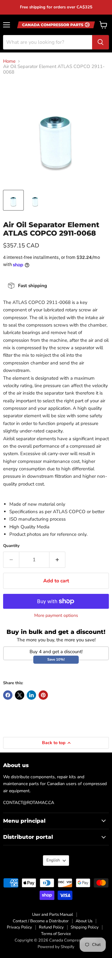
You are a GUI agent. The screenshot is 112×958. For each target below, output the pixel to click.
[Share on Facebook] (7, 695)
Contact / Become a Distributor (41, 921)
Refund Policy (51, 927)
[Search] (100, 42)
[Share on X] (19, 695)
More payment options (56, 615)
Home (9, 61)
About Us (84, 921)
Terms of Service (56, 934)
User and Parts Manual (52, 914)
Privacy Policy (19, 927)
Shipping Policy (85, 927)
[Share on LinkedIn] (31, 695)
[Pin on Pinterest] (43, 695)
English (53, 860)
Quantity (11, 546)
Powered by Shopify (56, 947)
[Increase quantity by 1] (57, 560)
